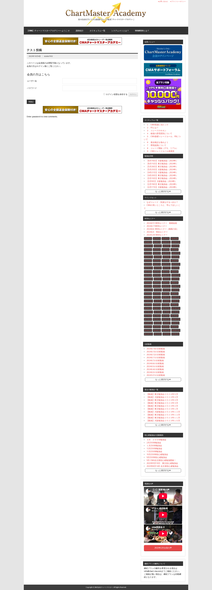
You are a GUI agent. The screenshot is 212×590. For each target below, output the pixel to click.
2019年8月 (166, 290)
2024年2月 (148, 242)
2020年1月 (156, 286)
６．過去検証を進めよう (157, 142)
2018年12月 (166, 297)
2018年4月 (165, 305)
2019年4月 (165, 294)
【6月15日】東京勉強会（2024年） (162, 163)
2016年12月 (166, 319)
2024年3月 (174, 238)
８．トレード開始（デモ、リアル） (162, 148)
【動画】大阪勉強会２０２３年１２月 (163, 412)
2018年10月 (148, 301)
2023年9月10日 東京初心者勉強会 (162, 463)
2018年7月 (175, 301)
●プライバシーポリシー (178, 1)
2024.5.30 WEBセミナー (157, 235)
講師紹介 (80, 30)
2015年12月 (166, 330)
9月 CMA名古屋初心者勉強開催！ (161, 460)
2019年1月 (156, 297)
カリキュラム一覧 (97, 30)
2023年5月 (156, 249)
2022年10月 (148, 257)
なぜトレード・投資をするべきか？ (162, 202)
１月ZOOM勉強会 (154, 445)
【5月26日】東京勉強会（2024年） (162, 166)
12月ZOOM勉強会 (154, 448)
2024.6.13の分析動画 (156, 352)
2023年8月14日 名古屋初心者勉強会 (162, 466)
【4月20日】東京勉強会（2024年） (162, 175)
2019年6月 (148, 294)
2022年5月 (156, 261)
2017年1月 (156, 319)
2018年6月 (148, 305)
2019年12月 (166, 286)
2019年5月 (156, 294)
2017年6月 (148, 316)
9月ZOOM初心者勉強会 (157, 457)
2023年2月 (148, 253)
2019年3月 (174, 294)
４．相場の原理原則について (159, 133)
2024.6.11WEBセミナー (157, 226)
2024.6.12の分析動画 (156, 354)
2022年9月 (157, 257)
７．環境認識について (156, 145)
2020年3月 (174, 283)
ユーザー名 (32, 81)
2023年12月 (166, 242)
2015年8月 (166, 334)
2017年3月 (174, 316)
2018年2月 (148, 308)
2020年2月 (148, 286)
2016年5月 (156, 327)
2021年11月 (176, 264)
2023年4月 (165, 249)
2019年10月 (148, 290)
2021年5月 (156, 272)
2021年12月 (166, 264)
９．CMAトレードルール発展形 (160, 151)
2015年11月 (176, 330)
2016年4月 (165, 327)
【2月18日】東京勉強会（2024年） (162, 184)
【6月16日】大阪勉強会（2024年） (162, 161)
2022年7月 (175, 257)
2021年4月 (165, 272)
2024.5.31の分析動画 (156, 375)
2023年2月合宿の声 (163, 548)
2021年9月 (157, 268)
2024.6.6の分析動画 (155, 363)
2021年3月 (174, 272)
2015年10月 (148, 334)
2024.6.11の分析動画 (156, 357)
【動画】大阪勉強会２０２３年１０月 (163, 420)
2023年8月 (166, 246)
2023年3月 (174, 249)
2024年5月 (156, 238)
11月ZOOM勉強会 (154, 451)
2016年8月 (166, 323)
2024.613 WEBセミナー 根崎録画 (162, 223)
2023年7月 (175, 246)
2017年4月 (165, 316)
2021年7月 (175, 268)
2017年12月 (166, 308)
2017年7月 (175, 312)
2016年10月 (148, 323)
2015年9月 (157, 334)
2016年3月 (174, 327)
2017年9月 (157, 312)
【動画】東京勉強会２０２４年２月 (162, 406)
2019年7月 (175, 290)
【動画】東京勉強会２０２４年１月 (162, 409)
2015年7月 (175, 334)
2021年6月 (148, 272)
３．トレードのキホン (156, 130)
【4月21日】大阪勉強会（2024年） (162, 172)
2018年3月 (174, 305)
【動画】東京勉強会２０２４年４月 (162, 400)
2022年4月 (165, 261)
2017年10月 (148, 312)
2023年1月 (156, 253)
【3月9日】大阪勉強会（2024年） (162, 181)
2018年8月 (166, 301)
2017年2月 (148, 319)
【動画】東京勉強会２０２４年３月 (162, 403)
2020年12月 (166, 275)
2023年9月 (157, 246)
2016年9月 (157, 323)
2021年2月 (148, 275)
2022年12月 (166, 253)
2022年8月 (166, 257)
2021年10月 (148, 268)
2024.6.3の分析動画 (155, 372)
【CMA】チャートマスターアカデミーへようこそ (48, 30)
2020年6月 (148, 283)
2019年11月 (176, 286)
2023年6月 (148, 249)
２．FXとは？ (153, 127)
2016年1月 (156, 330)
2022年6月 (148, 261)
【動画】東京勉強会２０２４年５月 (162, 394)
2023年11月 (176, 242)
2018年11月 (176, 297)
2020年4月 (165, 283)
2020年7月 (175, 279)
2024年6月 (148, 238)
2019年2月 (148, 297)
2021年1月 (156, 275)
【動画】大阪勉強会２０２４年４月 (162, 397)
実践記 (31, 102)
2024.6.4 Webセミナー (157, 232)
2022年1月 (156, 264)
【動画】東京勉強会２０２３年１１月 (163, 418)
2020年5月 (156, 283)
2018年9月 (157, 301)
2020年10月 (148, 279)
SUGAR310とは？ (142, 30)
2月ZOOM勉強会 (154, 442)
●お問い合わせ (163, 1)
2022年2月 (148, 264)
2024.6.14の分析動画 (156, 349)
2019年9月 (157, 290)
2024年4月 (165, 238)
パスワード (32, 88)
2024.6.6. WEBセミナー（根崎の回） (163, 229)
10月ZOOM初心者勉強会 (157, 454)
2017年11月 (176, 308)
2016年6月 (148, 327)
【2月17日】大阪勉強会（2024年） (162, 187)
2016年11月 (176, 319)
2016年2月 (148, 330)
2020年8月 (166, 279)
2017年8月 (166, 312)
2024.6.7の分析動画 (155, 360)
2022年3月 (174, 261)
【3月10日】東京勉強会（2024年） (162, 178)
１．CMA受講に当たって (157, 125)
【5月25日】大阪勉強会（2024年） (162, 169)
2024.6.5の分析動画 (155, 366)
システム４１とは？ (120, 30)
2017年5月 (156, 316)
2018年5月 (156, 305)
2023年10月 (148, 246)
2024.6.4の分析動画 (155, 369)
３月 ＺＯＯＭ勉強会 (156, 440)
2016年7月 (175, 323)
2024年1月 (156, 242)
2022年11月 (176, 253)
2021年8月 (166, 268)
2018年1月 (156, 308)
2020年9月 (157, 279)
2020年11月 (176, 275)
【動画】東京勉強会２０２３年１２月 (163, 415)
